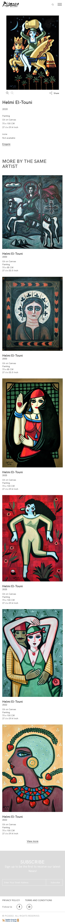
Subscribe (55, 882)
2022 (4, 704)
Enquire (6, 144)
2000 (4, 256)
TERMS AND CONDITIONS (38, 900)
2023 (4, 475)
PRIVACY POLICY (11, 900)
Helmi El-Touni (17, 102)
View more (32, 841)
